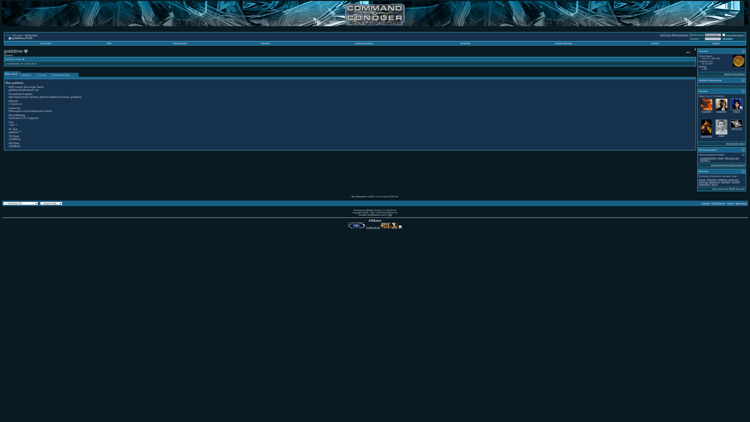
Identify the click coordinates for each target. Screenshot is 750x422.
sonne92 (736, 182)
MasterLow (714, 182)
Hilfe (109, 43)
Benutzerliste (31, 35)
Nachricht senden (13, 59)
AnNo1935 (712, 180)
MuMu (721, 158)
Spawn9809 (706, 136)
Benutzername (697, 35)
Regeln (716, 43)
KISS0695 (706, 111)
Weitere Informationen (734, 74)
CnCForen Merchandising (674, 35)
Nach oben (741, 203)
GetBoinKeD (373, 227)
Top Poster (45, 43)
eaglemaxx (733, 180)
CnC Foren (17, 35)
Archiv (730, 203)
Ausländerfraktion (708, 158)
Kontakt (705, 203)
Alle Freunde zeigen (735, 143)
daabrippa (721, 111)
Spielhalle (465, 43)
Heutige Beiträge (563, 43)
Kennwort (694, 39)
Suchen (655, 43)
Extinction (703, 182)
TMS (390, 215)
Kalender (265, 43)
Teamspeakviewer (364, 43)
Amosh (736, 111)
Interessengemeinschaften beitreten (728, 165)
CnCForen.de (718, 203)
